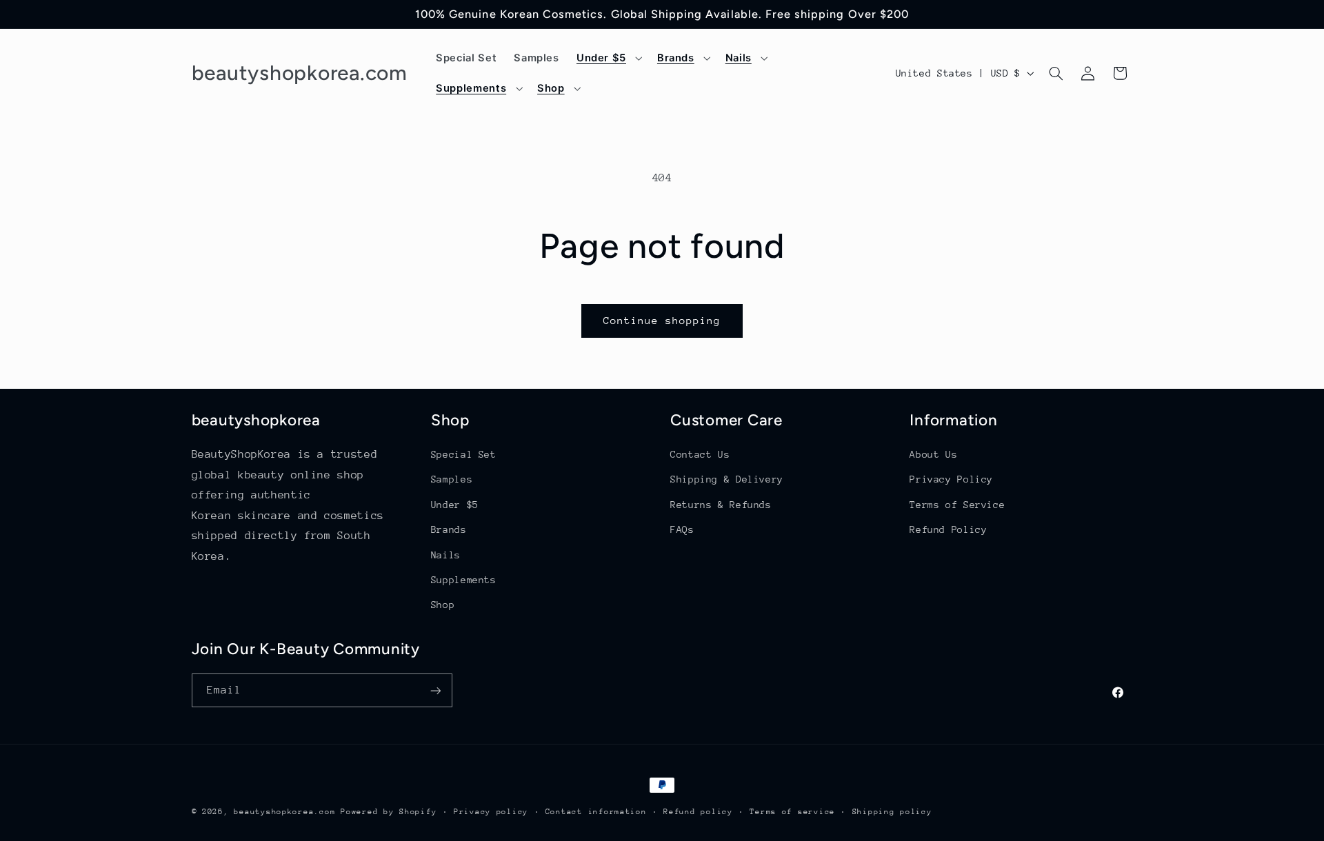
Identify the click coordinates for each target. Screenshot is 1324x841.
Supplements (463, 579)
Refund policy (698, 811)
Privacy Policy (951, 479)
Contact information (596, 811)
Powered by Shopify (389, 811)
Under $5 (455, 504)
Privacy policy (491, 811)
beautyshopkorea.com (284, 811)
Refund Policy (948, 529)
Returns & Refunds (721, 504)
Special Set (463, 454)
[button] (608, 58)
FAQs (682, 529)
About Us (933, 454)
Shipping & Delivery (726, 479)
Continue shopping (662, 320)
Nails (446, 554)
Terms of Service (957, 504)
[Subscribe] (435, 690)
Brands (449, 529)
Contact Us (700, 454)
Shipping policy (892, 811)
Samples (451, 479)
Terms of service (792, 811)
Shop (443, 604)
